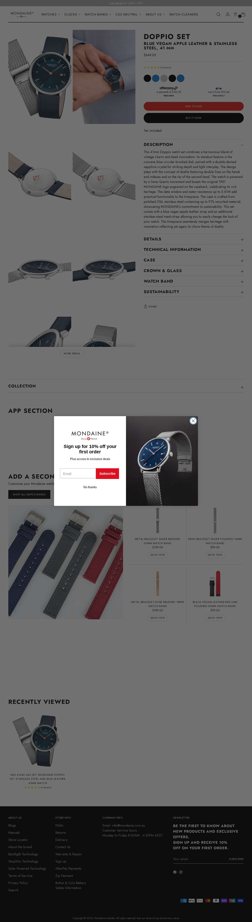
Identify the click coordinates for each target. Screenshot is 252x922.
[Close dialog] (193, 421)
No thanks (90, 487)
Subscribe (107, 473)
